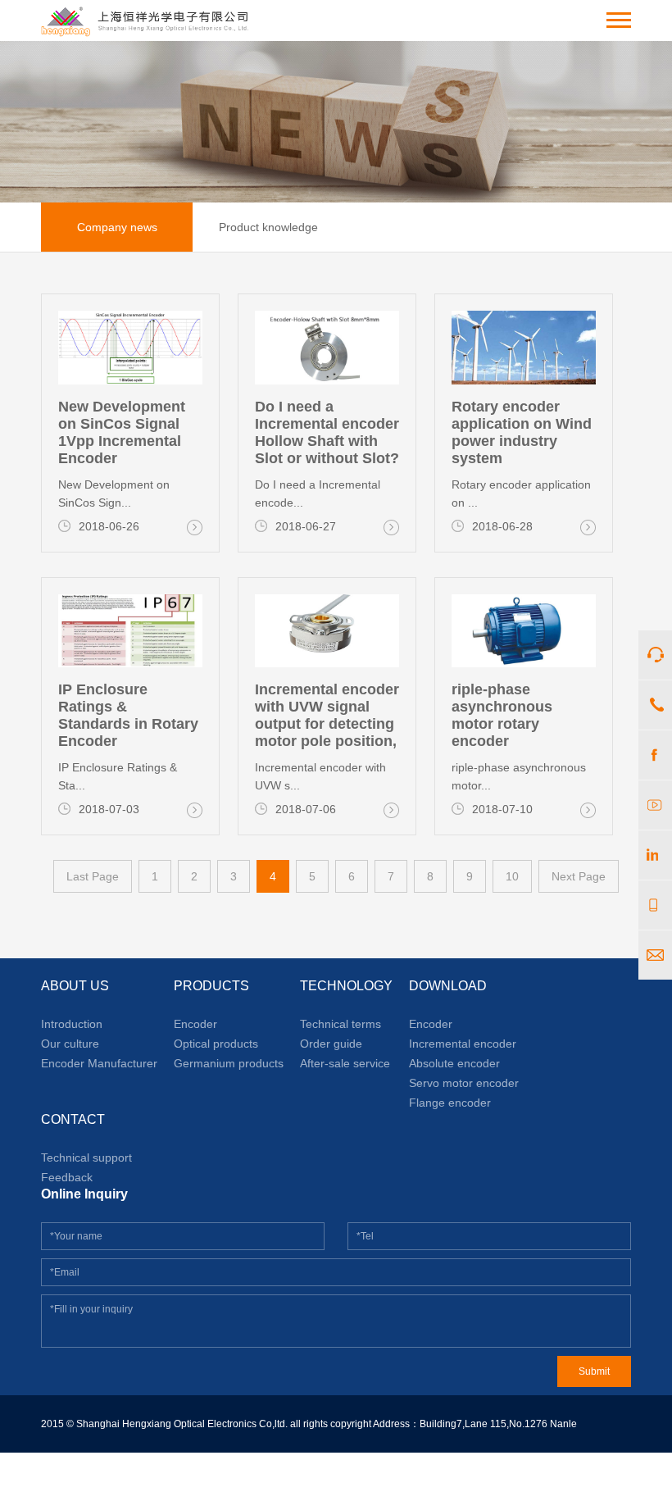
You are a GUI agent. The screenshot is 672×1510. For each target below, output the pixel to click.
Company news (117, 227)
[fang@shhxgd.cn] (655, 955)
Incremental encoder (462, 1043)
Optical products (216, 1043)
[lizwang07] (655, 855)
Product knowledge (268, 227)
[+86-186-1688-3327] (655, 905)
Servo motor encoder (464, 1082)
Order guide (331, 1043)
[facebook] (655, 755)
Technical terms (340, 1023)
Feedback (67, 1177)
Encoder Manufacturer (99, 1063)
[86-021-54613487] (655, 705)
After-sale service (345, 1063)
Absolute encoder (454, 1063)
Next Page (579, 876)
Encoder (195, 1023)
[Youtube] (655, 805)
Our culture (70, 1043)
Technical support (86, 1157)
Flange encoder (450, 1102)
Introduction (71, 1023)
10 (512, 876)
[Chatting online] (655, 655)
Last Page (92, 876)
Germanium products (229, 1063)
